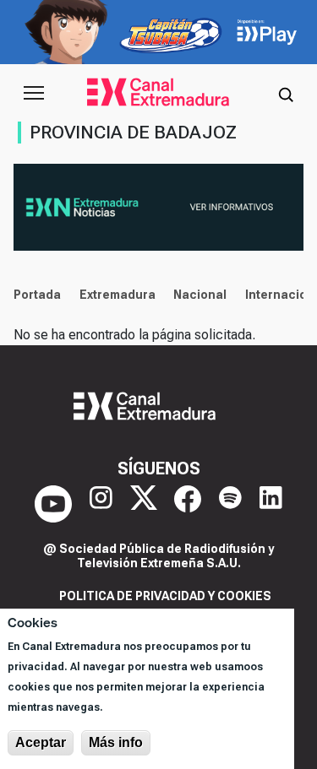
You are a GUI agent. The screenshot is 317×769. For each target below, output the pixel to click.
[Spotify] (230, 504)
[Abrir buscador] (285, 93)
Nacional (200, 294)
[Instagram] (101, 504)
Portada (37, 294)
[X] (143, 504)
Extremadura (117, 294)
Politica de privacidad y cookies (165, 596)
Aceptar (40, 742)
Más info (116, 742)
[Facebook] (187, 504)
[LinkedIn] (271, 504)
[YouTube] (53, 504)
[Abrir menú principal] (33, 92)
